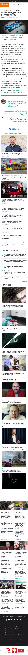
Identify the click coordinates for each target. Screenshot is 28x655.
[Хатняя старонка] (16, 5)
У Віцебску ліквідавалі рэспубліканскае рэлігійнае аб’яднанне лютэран (7, 530)
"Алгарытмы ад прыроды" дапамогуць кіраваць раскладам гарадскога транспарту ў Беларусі (14, 177)
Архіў (16, 628)
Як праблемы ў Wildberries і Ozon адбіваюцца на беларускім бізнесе (11, 471)
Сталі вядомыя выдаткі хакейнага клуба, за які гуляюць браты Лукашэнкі (6, 593)
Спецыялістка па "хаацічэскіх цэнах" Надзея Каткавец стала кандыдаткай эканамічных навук (12, 230)
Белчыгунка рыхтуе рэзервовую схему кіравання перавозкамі (6, 570)
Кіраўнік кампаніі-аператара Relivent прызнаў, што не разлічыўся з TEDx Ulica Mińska (13, 200)
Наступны (27, 651)
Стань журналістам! (10, 627)
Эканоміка (5, 540)
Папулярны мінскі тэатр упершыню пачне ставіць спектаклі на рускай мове (20, 563)
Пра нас (20, 634)
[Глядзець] (3, 221)
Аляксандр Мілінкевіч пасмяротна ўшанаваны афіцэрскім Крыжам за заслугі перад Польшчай (14, 491)
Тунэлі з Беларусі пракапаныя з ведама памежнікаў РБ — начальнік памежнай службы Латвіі (14, 272)
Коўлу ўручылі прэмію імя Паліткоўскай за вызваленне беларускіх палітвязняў (15, 260)
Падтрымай (19, 627)
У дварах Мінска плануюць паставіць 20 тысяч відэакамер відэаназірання (13, 351)
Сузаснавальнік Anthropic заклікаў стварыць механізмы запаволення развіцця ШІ (11, 237)
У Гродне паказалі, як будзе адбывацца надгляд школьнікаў (13, 374)
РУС (16, 1)
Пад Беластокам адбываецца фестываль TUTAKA (20, 600)
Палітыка (18, 500)
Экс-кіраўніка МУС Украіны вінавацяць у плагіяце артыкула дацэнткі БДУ (13, 154)
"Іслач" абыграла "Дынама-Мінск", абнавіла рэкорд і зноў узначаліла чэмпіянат (7, 608)
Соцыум (18, 17)
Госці (4, 616)
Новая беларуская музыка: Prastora (20, 606)
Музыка (18, 578)
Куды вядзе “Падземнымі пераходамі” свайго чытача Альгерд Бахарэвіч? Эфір (13, 448)
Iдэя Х (16, 616)
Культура (18, 540)
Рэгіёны (12, 628)
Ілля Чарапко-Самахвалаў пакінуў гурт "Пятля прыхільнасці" (20, 593)
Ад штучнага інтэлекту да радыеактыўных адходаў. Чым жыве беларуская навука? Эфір (12, 215)
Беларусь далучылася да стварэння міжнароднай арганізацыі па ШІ (12, 222)
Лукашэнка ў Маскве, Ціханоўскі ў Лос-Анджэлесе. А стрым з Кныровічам (12, 401)
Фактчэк (20, 616)
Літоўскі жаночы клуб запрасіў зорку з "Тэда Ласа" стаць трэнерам (7, 600)
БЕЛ (12, 1)
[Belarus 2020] (16, 650)
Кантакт (14, 632)
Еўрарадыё (3, 17)
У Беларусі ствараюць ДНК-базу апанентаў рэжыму (15, 277)
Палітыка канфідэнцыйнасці (14, 643)
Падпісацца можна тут (19, 121)
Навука (20, 133)
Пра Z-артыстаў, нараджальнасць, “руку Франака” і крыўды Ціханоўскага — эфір (21, 534)
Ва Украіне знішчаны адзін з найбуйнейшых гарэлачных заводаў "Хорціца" (13, 266)
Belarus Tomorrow (9, 616)
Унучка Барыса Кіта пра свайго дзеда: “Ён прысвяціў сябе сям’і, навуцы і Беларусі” (13, 243)
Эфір (24, 616)
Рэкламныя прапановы (10, 634)
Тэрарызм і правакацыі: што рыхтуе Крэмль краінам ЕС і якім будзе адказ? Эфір (15, 255)
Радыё (6, 628)
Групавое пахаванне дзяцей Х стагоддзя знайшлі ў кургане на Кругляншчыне (13, 209)
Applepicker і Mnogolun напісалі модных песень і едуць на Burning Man (21, 554)
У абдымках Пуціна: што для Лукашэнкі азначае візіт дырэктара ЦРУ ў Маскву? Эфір (13, 425)
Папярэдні (1, 651)
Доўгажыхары (13, 133)
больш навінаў (23, 281)
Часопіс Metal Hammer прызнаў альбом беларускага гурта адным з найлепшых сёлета (21, 572)
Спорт (3, 578)
